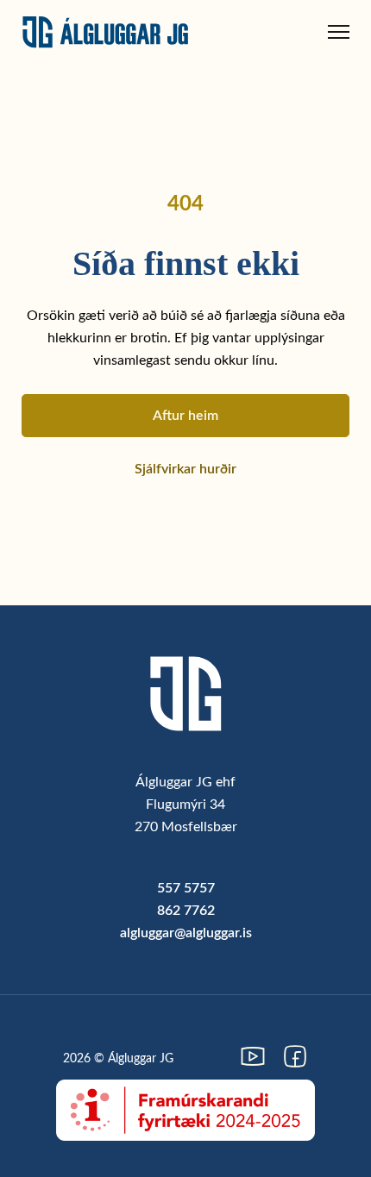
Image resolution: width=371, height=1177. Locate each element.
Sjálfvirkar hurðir (185, 469)
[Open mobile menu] (338, 32)
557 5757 (186, 888)
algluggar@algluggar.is (186, 933)
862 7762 (186, 910)
